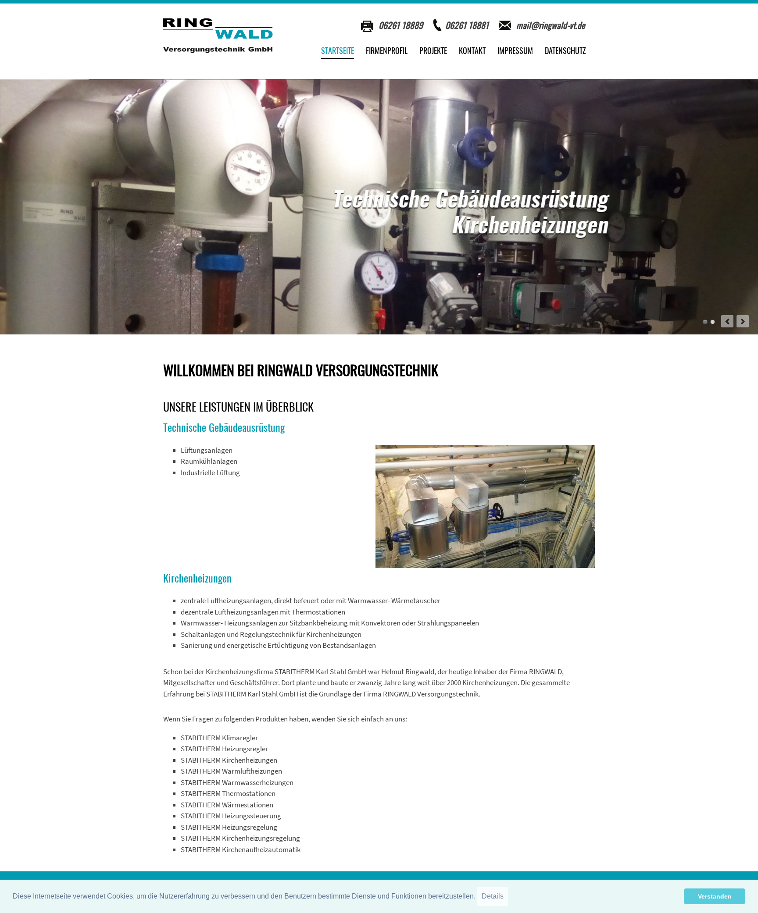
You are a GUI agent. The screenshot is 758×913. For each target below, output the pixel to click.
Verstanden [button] (715, 896)
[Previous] (727, 321)
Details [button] (493, 896)
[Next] (742, 321)
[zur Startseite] (218, 35)
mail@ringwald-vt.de (550, 25)
